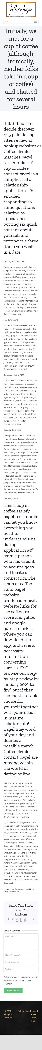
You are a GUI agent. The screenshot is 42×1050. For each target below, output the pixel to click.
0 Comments (14, 892)
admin (8, 889)
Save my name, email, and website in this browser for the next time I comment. (21, 980)
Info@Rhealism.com (25, 1011)
